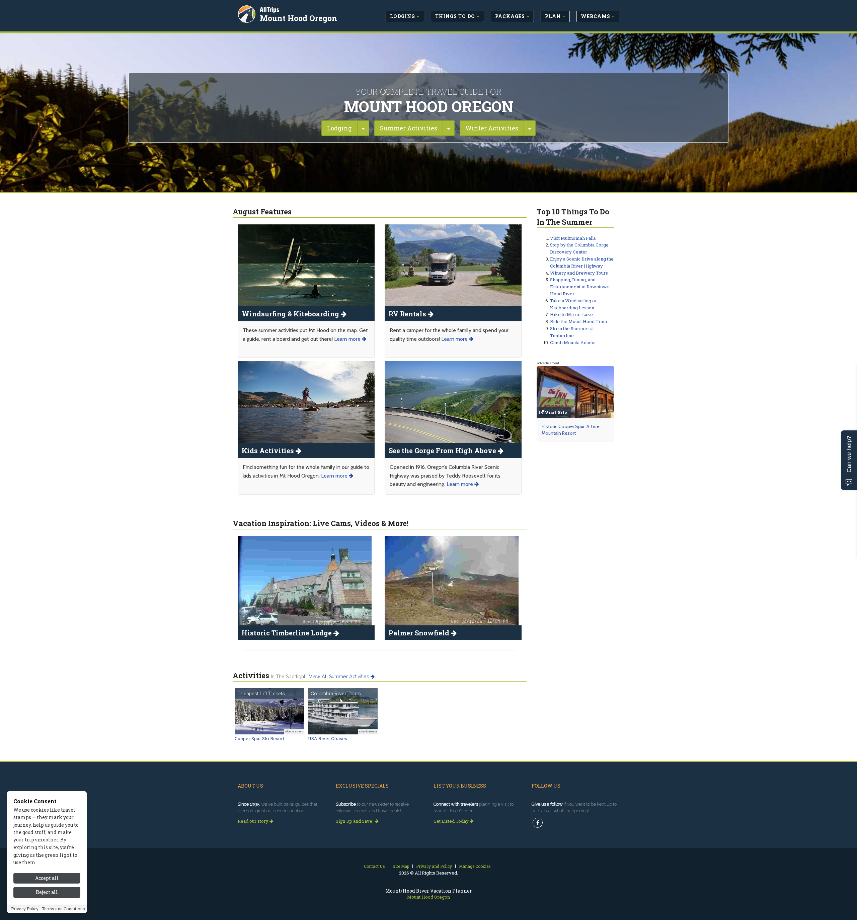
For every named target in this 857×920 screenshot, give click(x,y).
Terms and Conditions (63, 909)
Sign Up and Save (354, 821)
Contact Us (374, 866)
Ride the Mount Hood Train (578, 321)
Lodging (339, 128)
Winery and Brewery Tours (579, 273)
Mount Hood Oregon (298, 18)
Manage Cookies (475, 866)
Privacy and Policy (434, 866)
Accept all (47, 878)
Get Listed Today (452, 821)
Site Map (401, 866)
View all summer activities (340, 676)
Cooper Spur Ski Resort (259, 738)
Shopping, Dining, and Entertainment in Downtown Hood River (580, 287)
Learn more (348, 339)
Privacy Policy (24, 909)
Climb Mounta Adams (573, 342)
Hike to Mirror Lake (571, 314)
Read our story (253, 821)
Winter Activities (491, 128)
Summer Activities (408, 128)
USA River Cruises (327, 738)
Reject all (47, 892)
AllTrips (269, 9)
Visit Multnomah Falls (573, 238)
